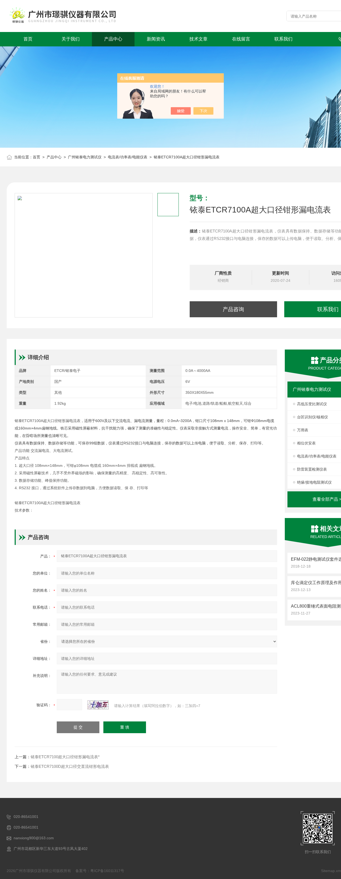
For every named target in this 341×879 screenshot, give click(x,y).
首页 (28, 39)
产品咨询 (233, 309)
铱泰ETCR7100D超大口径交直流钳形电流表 (70, 766)
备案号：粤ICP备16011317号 (99, 871)
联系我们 (283, 39)
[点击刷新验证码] (98, 704)
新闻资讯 (156, 39)
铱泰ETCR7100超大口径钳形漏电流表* (65, 756)
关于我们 (71, 39)
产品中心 (113, 39)
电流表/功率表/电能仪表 (127, 157)
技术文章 (198, 39)
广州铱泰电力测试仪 (85, 157)
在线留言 (241, 39)
